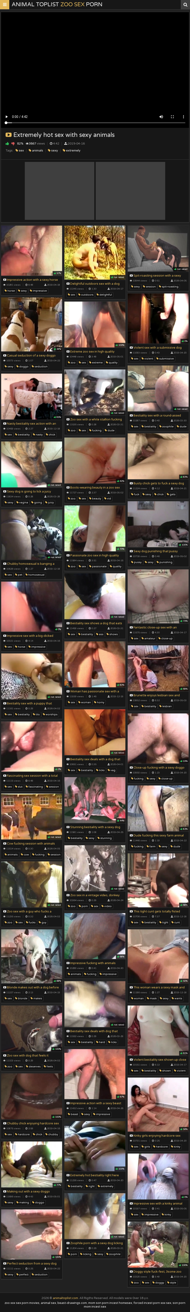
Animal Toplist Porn (57, 4)
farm (152, 846)
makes (37, 998)
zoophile (168, 426)
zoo (73, 362)
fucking (96, 430)
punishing (165, 562)
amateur (149, 638)
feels (49, 1066)
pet (19, 574)
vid (108, 498)
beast (74, 1114)
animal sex (48, 1303)
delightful (105, 294)
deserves (34, 1066)
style (172, 1282)
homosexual (36, 574)
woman (85, 702)
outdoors (86, 294)
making (24, 1202)
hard (101, 1042)
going (37, 502)
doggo (23, 366)
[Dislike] (13, 143)
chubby (53, 1134)
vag (112, 770)
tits (37, 714)
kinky (176, 1146)
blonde (22, 998)
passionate (99, 566)
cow (26, 854)
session (150, 286)
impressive (39, 290)
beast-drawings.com (72, 1303)
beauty (96, 498)
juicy (50, 502)
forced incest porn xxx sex (152, 1303)
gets (172, 494)
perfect (23, 1274)
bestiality (150, 426)
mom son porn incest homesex (110, 1303)
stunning (106, 838)
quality (112, 362)
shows (113, 634)
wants (178, 998)
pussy (137, 562)
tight (165, 922)
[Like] (7, 143)
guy (43, 922)
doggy (159, 1282)
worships (51, 714)
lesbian (167, 706)
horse (11, 290)
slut (19, 786)
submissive (166, 358)
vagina (23, 502)
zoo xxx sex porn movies (22, 1303)
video (108, 906)
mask (153, 998)
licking (86, 1254)
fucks (31, 922)
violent (148, 358)
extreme (97, 362)
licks (101, 770)
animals (37, 150)
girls (147, 1146)
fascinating (35, 786)
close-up (167, 638)
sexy (54, 150)
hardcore (23, 1134)
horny (100, 702)
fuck (136, 494)
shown (166, 1070)
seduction (41, 366)
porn (84, 906)
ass (100, 634)
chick (51, 434)
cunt (177, 922)
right (91, 1186)
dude (183, 426)
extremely (72, 150)
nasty (39, 434)
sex (21, 150)
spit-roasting (169, 286)
